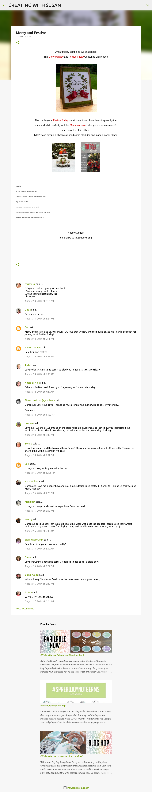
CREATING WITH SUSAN (34, 5)
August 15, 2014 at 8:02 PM (39, 510)
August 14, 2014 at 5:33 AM (39, 356)
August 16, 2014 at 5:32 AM (39, 531)
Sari (27, 464)
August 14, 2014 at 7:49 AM (39, 391)
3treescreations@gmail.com (40, 400)
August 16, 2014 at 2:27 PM (39, 566)
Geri (27, 327)
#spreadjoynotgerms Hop (52, 705)
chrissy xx (30, 284)
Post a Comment (25, 608)
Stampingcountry (34, 539)
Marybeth (30, 501)
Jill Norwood (32, 574)
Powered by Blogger (78, 787)
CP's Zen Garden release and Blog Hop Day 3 (61, 756)
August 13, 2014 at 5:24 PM (39, 318)
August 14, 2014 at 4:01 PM (39, 455)
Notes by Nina (32, 382)
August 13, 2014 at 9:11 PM (39, 339)
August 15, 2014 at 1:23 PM (39, 493)
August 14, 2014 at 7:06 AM (39, 374)
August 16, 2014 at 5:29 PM (39, 583)
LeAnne (29, 423)
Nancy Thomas (33, 347)
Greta (28, 557)
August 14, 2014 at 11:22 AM (40, 414)
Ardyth (28, 365)
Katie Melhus (32, 481)
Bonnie (28, 443)
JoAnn (28, 592)
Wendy (28, 519)
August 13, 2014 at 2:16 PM (39, 301)
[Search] (65, 5)
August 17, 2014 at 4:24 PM (39, 601)
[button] (17, 43)
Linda (28, 309)
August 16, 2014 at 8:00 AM (39, 548)
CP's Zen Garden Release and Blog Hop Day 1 (62, 655)
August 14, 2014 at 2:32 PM (39, 435)
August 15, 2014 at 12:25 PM (40, 472)
